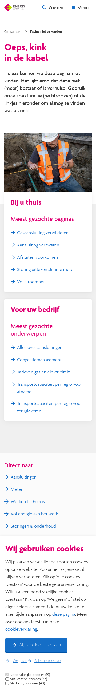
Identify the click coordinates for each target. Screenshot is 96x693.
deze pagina (63, 614)
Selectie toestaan (47, 661)
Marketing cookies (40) (27, 683)
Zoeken (56, 7)
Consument (13, 31)
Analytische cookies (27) (28, 679)
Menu (83, 7)
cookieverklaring (21, 629)
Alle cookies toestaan (40, 645)
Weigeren (20, 661)
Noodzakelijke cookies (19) (30, 674)
